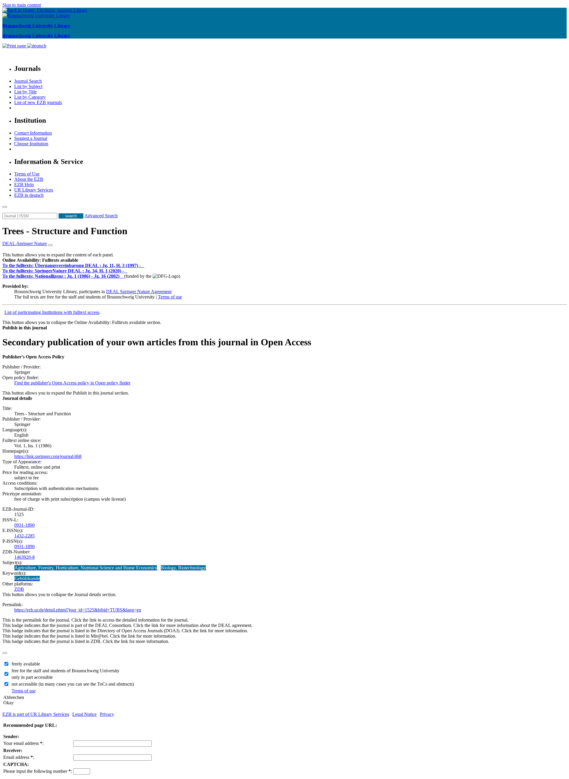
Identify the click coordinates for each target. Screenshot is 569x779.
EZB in (29, 195)
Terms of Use (26, 173)
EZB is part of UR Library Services (35, 714)
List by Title (25, 91)
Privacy (107, 714)
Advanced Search (101, 215)
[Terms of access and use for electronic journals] (143, 265)
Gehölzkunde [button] (27, 578)
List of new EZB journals (38, 102)
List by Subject (28, 86)
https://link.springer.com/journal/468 (47, 456)
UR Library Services (33, 189)
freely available (26, 663)
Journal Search (28, 81)
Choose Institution (31, 143)
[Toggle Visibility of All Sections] (50, 245)
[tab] (284, 260)
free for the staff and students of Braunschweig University (65, 670)
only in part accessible (32, 677)
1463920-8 (24, 557)
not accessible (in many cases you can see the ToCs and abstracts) (73, 684)
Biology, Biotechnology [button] (183, 567)
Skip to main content (21, 4)
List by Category (30, 97)
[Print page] (14, 45)
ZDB (19, 589)
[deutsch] (36, 45)
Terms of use (170, 296)
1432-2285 (24, 535)
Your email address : (23, 743)
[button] (40, 260)
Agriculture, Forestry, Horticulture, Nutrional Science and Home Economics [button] (86, 567)
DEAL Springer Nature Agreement (139, 291)
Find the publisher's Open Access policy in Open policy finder (72, 382)
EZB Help (24, 184)
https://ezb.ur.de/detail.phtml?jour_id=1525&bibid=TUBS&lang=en (77, 609)
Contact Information (33, 132)
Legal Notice (84, 714)
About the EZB (28, 179)
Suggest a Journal (30, 138)
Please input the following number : (37, 771)
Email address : (18, 757)
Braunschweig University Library (36, 25)
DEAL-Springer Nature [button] (24, 243)
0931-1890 (24, 525)
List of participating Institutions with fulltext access (51, 312)
